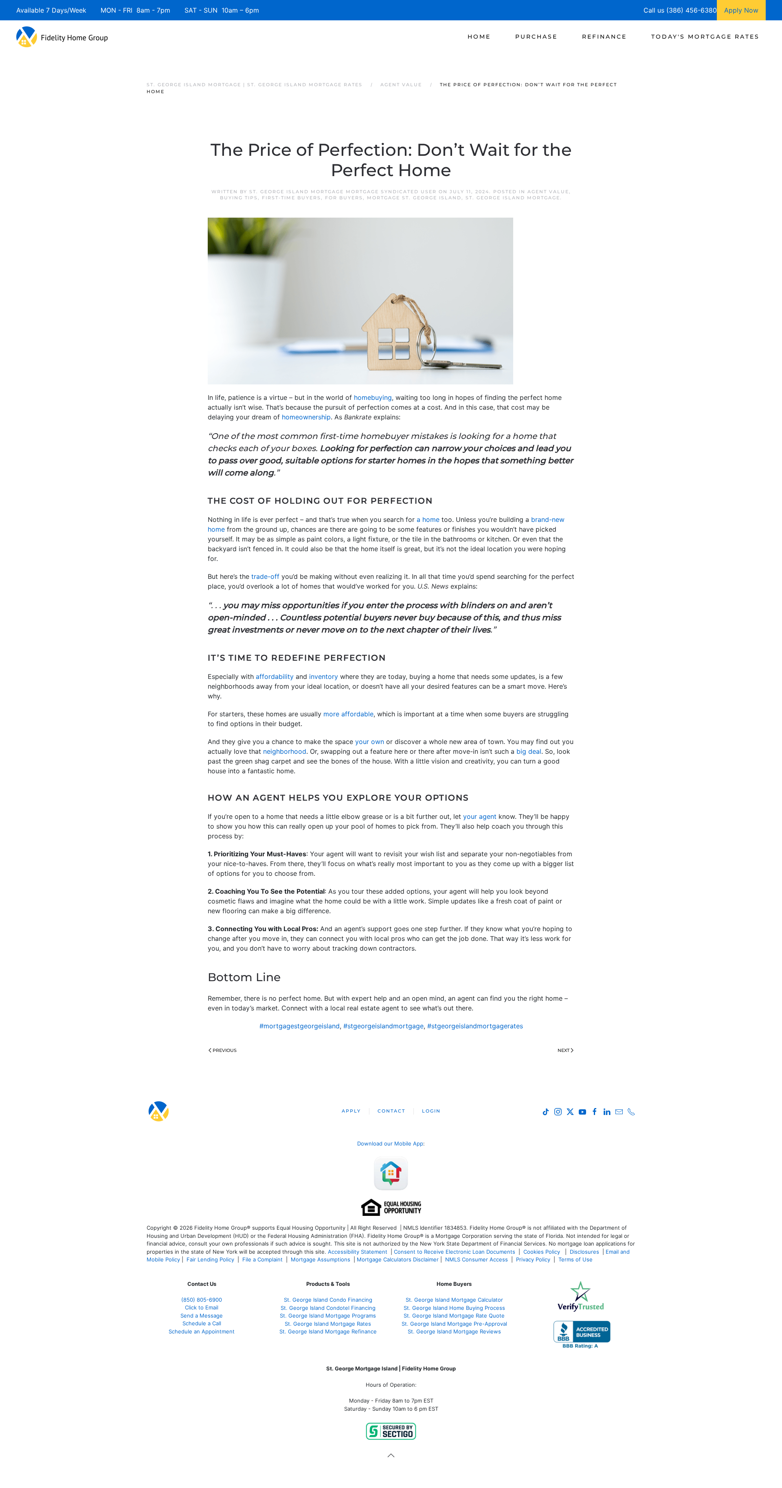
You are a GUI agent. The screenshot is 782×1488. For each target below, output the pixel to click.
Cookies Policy (542, 1251)
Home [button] (479, 36)
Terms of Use (576, 1259)
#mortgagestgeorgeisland (299, 1026)
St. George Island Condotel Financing (328, 1308)
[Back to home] (62, 36)
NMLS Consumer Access (476, 1259)
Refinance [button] (604, 36)
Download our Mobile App (390, 1143)
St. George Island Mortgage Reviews (454, 1331)
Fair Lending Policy (210, 1259)
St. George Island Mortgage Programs (328, 1315)
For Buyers (344, 198)
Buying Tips (239, 198)
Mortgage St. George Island (414, 198)
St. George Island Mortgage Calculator (454, 1299)
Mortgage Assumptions (320, 1259)
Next (563, 1050)
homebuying (373, 397)
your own (369, 741)
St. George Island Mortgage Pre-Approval (454, 1323)
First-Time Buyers (291, 198)
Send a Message (201, 1315)
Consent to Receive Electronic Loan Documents (454, 1251)
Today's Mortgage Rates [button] (705, 36)
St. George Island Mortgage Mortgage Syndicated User (343, 191)
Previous (225, 1050)
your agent (479, 816)
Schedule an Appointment (202, 1331)
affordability (275, 676)
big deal (528, 751)
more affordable (348, 714)
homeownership (306, 417)
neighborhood (284, 751)
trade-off (265, 576)
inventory (323, 676)
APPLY (351, 1111)
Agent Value (548, 191)
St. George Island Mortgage (513, 198)
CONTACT (391, 1111)
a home (428, 519)
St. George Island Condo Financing (328, 1299)
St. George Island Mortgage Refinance (328, 1331)
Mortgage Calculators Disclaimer (398, 1259)
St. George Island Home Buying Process (454, 1308)
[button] (391, 1455)
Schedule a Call (201, 1323)
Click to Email (201, 1307)
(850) (201, 1299)
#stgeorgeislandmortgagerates (475, 1026)
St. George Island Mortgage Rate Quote (454, 1315)
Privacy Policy (533, 1259)
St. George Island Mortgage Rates (328, 1323)
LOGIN (431, 1111)
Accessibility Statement (357, 1251)
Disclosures (584, 1251)
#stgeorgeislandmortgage (383, 1026)
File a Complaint (263, 1259)
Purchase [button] (536, 36)
